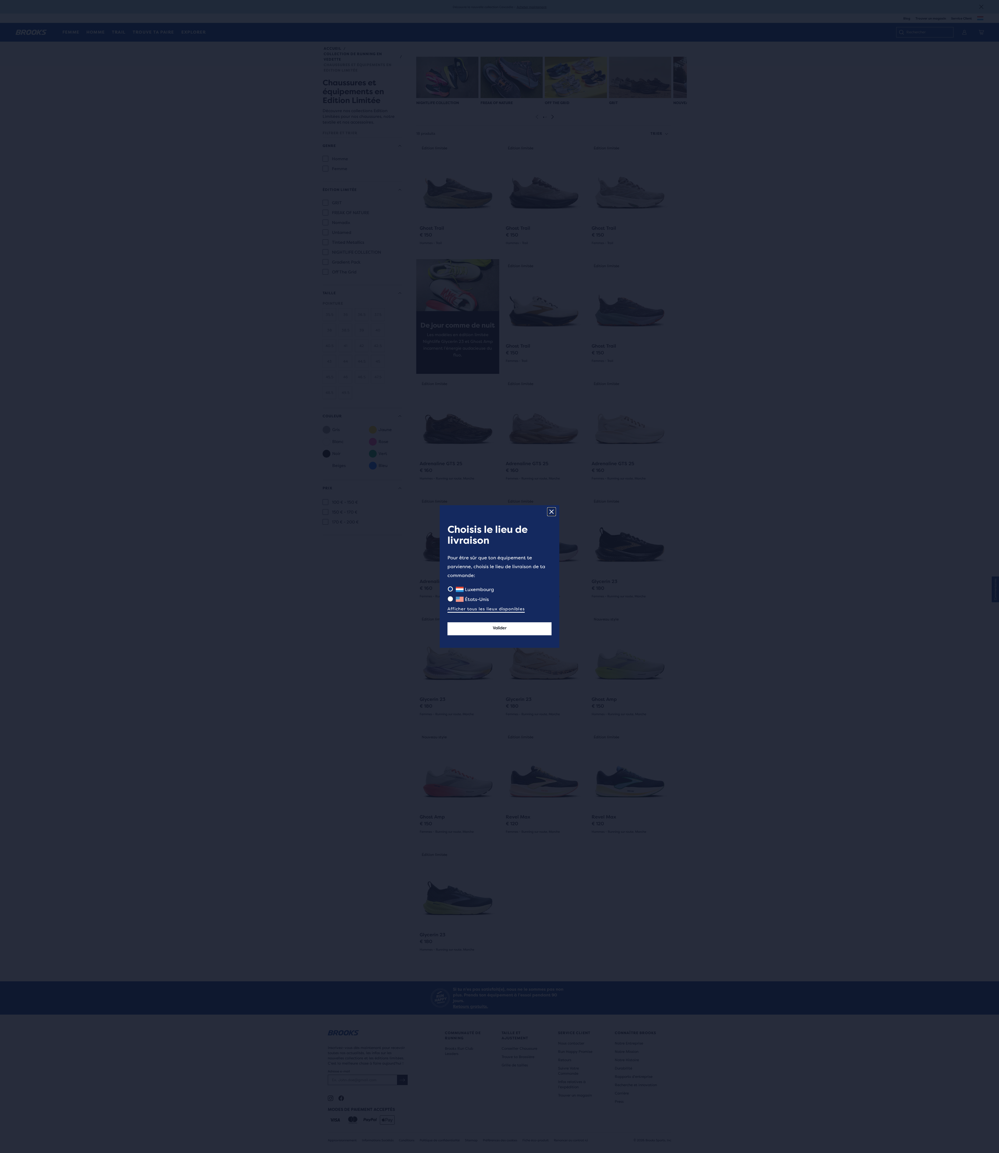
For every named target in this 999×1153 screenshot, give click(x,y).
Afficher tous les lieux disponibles (486, 608)
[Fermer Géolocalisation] (551, 512)
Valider (500, 627)
